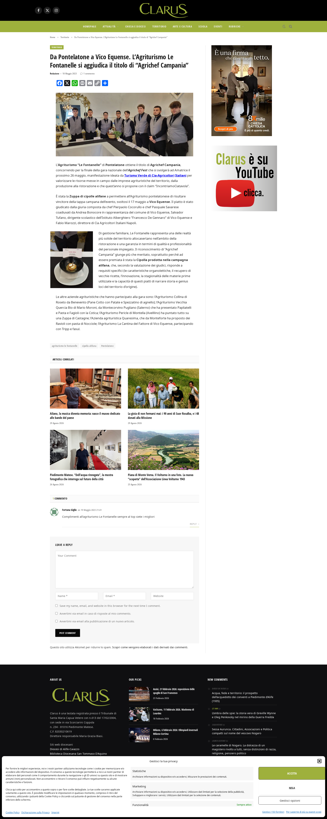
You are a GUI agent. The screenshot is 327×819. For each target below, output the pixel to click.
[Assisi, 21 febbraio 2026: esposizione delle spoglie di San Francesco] (139, 694)
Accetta (292, 773)
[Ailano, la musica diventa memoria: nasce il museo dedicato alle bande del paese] (85, 389)
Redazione (54, 73)
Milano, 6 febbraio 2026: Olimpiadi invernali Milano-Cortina (175, 732)
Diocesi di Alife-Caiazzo (64, 749)
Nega (292, 788)
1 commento (89, 73)
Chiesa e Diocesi (135, 26)
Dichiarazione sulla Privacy (35, 812)
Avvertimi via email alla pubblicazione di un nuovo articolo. (97, 621)
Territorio (159, 26)
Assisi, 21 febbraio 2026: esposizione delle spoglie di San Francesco (174, 691)
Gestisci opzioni (290, 800)
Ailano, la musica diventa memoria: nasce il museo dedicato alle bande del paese (85, 416)
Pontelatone (107, 346)
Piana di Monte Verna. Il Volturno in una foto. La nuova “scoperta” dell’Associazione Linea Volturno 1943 (160, 477)
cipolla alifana (89, 346)
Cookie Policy (12, 812)
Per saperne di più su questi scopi (303, 812)
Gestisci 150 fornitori (273, 812)
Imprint (55, 812)
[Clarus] (163, 10)
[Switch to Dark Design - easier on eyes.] (284, 26)
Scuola (203, 26)
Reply (193, 524)
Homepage (89, 26)
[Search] (290, 26)
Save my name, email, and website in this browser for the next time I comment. (110, 606)
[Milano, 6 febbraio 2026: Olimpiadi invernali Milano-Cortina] (139, 735)
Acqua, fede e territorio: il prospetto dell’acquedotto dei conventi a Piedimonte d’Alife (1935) (242, 697)
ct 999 (215, 708)
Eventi (218, 26)
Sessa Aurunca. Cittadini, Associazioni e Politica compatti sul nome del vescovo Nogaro (242, 731)
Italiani (180, 175)
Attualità (109, 26)
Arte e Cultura (182, 26)
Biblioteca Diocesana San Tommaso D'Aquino (78, 753)
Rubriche (235, 26)
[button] (319, 761)
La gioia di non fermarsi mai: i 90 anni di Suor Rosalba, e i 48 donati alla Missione (163, 416)
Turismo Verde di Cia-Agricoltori (149, 175)
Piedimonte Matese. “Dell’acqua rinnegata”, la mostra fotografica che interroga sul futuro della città (81, 477)
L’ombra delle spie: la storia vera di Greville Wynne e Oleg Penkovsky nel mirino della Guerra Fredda (244, 715)
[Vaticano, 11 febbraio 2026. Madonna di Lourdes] (139, 714)
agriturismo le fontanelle (64, 346)
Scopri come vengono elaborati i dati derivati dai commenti (149, 647)
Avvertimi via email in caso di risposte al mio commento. (95, 613)
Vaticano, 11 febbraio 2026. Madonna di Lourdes (173, 711)
